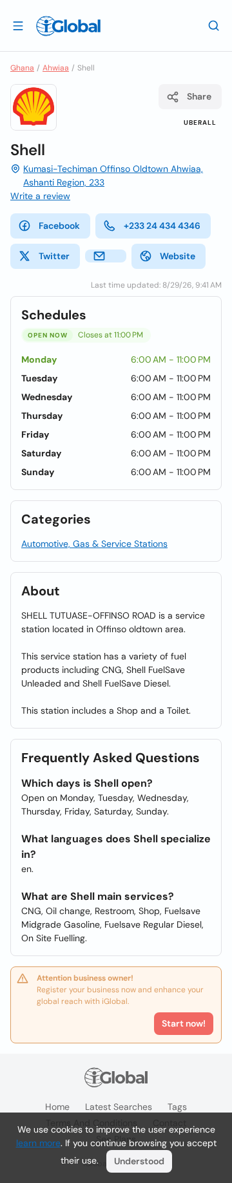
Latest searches (118, 1107)
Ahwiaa (56, 68)
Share (199, 96)
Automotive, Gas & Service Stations (94, 543)
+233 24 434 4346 (162, 225)
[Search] (214, 25)
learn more (38, 1143)
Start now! (184, 1023)
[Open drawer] (18, 25)
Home (57, 1107)
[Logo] (68, 26)
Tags (177, 1107)
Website (177, 256)
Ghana (22, 68)
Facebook (59, 225)
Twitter (54, 256)
